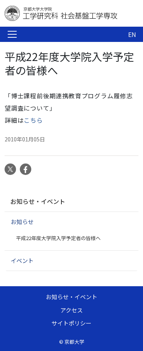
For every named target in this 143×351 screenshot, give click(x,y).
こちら (33, 120)
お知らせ (22, 222)
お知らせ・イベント (37, 201)
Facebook (25, 169)
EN (132, 34)
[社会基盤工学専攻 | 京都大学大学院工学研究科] (66, 13)
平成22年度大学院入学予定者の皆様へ (58, 238)
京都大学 (74, 341)
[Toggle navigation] (12, 34)
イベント (22, 260)
